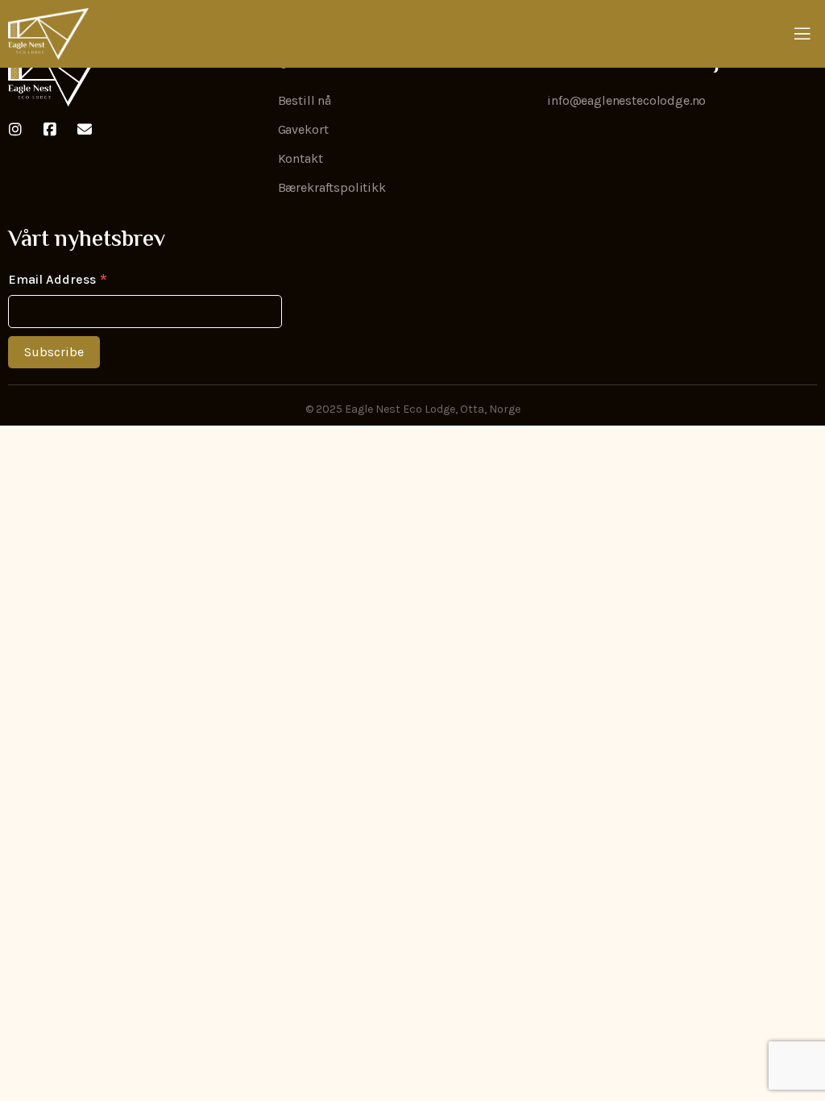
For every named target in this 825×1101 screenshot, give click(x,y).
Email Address (57, 279)
